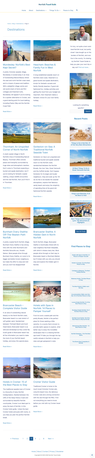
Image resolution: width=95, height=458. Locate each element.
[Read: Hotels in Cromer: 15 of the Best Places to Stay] (16, 368)
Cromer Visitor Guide (44, 382)
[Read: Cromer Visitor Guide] (47, 368)
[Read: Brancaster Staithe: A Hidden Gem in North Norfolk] (47, 218)
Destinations (40, 10)
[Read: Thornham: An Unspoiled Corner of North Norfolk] (16, 132)
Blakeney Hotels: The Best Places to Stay (80, 279)
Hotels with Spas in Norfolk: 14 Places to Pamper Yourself (44, 308)
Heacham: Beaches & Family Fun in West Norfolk (44, 67)
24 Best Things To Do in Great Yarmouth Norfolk (80, 169)
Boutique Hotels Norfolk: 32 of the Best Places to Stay (81, 310)
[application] (45, 10)
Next (51, 439)
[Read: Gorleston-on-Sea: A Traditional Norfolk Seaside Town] (47, 132)
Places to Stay (68, 10)
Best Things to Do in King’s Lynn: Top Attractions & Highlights (80, 220)
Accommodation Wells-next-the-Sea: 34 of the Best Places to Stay (80, 295)
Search (88, 111)
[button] (77, 10)
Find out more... (84, 67)
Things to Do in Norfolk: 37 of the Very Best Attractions (81, 144)
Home (24, 10)
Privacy (52, 451)
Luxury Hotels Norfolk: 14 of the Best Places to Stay (81, 302)
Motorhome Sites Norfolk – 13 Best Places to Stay (80, 326)
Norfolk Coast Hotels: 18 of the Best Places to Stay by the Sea (81, 318)
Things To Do (54, 10)
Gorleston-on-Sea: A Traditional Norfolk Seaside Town (44, 149)
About (31, 10)
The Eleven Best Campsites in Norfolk (80, 342)
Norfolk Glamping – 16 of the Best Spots (80, 334)
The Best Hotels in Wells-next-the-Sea (81, 287)
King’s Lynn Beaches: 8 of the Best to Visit (81, 194)
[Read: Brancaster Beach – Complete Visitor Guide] (16, 291)
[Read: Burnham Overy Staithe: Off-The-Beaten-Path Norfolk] (16, 218)
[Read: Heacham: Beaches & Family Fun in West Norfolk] (47, 50)
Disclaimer (59, 451)
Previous (14, 439)
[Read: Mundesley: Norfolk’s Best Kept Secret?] (16, 50)
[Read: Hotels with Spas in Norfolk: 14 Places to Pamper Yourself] (47, 291)
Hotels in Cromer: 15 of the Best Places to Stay (81, 263)
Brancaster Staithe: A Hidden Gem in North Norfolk (44, 234)
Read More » (7, 111)
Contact (45, 451)
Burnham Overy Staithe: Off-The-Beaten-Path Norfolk (15, 234)
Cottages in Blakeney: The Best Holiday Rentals (81, 271)
